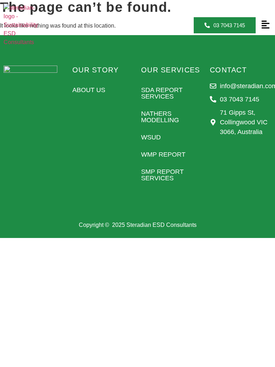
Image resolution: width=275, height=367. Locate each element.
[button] (265, 25)
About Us (88, 90)
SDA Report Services (162, 93)
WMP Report (163, 154)
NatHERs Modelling (160, 117)
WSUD (151, 137)
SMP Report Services (162, 175)
